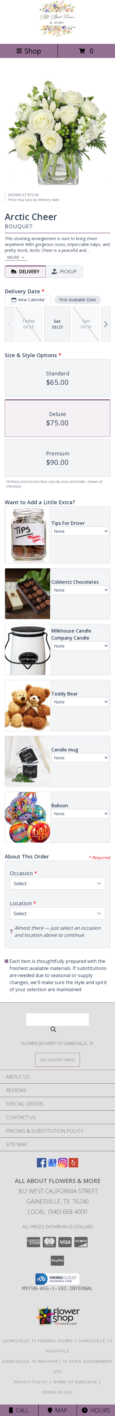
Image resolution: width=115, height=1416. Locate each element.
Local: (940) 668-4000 (57, 1212)
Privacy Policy (31, 1382)
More (13, 257)
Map (59, 1410)
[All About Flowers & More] (57, 35)
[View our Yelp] (73, 1165)
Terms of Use (57, 1392)
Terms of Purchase (75, 1382)
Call (21, 1410)
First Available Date (77, 299)
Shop (32, 51)
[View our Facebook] (41, 1165)
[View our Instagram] (63, 1165)
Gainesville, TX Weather (30, 1361)
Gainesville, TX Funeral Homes (37, 1340)
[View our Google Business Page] (52, 1165)
